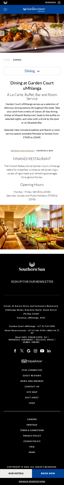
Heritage (32, 425)
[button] (28, 48)
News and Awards (32, 381)
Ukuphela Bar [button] (44, 151)
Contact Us (32, 387)
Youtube (42, 351)
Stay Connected (32, 370)
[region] (5, 9)
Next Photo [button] (62, 33)
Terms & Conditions (32, 430)
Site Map (32, 392)
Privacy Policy (32, 436)
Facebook (15, 351)
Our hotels (16, 473)
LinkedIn (49, 351)
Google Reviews (28, 351)
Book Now (48, 473)
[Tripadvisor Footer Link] (32, 361)
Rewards (50, 2)
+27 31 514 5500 (46, 326)
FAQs (32, 403)
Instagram (35, 351)
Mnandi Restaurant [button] (23, 151)
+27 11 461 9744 (37, 330)
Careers (32, 419)
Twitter (22, 350)
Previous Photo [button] (2, 33)
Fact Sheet (32, 398)
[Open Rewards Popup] (59, 2)
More (32, 452)
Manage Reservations (32, 481)
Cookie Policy (32, 441)
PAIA (32, 447)
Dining (30, 71)
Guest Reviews (32, 376)
